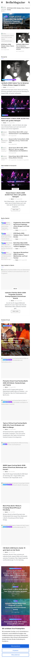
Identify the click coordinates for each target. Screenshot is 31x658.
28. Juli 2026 (12, 471)
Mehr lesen (16, 209)
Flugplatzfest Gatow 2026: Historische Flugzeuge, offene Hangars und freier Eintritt (13, 22)
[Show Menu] (2, 2)
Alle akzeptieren (15, 646)
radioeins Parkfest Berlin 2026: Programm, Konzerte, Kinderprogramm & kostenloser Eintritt (15, 295)
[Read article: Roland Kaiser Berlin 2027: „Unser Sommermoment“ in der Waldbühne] (4, 133)
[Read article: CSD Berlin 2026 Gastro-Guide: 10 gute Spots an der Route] (15, 535)
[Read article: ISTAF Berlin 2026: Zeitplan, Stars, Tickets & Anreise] (3, 9)
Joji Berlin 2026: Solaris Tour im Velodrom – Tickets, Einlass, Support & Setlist (23, 47)
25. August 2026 (13, 27)
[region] (15, 642)
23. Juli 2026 (12, 512)
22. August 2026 (11, 87)
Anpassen (15, 650)
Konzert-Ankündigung (9, 79)
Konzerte (5, 115)
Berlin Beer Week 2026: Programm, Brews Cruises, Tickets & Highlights (21, 244)
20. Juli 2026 (12, 552)
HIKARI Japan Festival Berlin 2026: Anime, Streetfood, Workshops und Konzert (14, 467)
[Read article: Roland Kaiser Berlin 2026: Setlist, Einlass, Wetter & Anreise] (4, 157)
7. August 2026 (12, 387)
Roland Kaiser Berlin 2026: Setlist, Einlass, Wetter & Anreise (18, 157)
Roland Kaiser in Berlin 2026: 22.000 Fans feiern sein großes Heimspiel (15, 195)
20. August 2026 (13, 144)
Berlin (5, 16)
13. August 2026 (12, 354)
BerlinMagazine (15, 2)
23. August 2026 (23, 239)
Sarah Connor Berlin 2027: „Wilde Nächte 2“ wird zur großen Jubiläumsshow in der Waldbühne (18, 149)
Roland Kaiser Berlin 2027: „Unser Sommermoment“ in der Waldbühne (19, 132)
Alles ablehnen (15, 655)
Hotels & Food (7, 325)
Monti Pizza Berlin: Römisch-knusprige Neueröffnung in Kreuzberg (12, 508)
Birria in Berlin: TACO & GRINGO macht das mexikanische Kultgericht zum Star (13, 340)
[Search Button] (29, 2)
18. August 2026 (12, 152)
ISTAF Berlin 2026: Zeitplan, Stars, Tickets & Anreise (7, 46)
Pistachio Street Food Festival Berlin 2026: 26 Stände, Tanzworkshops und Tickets (15, 383)
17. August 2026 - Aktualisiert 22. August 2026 (19, 160)
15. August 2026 (18, 300)
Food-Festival (7, 359)
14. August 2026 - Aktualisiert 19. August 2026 (15, 579)
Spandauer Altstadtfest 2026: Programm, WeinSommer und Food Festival (20, 255)
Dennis (7, 27)
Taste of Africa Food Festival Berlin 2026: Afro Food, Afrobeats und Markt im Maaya (15, 425)
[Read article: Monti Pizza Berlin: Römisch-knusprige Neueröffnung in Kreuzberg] (15, 492)
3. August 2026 (12, 429)
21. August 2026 (12, 135)
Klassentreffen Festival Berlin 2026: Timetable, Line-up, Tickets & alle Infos (19, 140)
